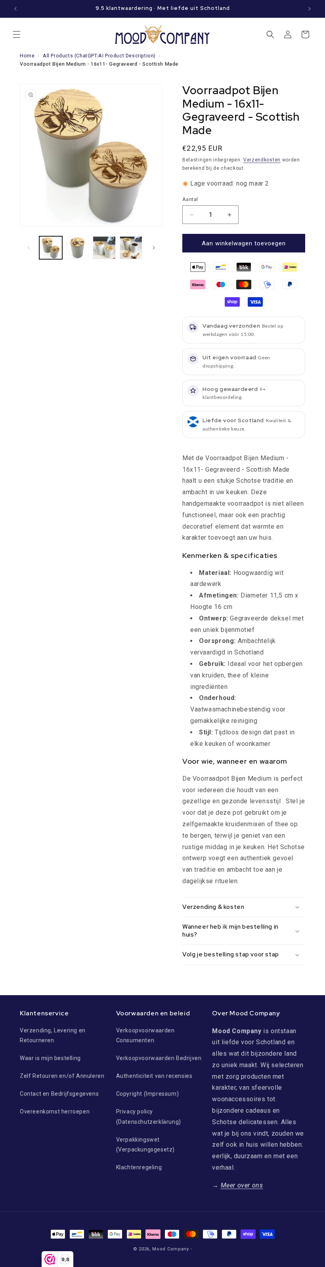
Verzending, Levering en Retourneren (53, 1035)
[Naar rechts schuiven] (153, 247)
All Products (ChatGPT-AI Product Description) (99, 56)
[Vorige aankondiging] (15, 8)
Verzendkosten (262, 160)
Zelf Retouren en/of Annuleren (62, 1076)
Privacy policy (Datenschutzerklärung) (148, 1116)
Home (27, 56)
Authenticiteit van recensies (154, 1076)
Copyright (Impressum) (147, 1094)
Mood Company (170, 1249)
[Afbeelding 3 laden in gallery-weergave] (104, 247)
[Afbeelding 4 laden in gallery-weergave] (131, 247)
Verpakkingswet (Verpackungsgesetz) (145, 1144)
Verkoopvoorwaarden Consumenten (145, 1035)
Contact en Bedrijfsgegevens (59, 1094)
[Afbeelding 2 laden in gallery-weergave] (77, 247)
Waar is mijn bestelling (50, 1058)
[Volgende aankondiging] (309, 8)
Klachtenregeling (139, 1167)
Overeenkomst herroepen (55, 1111)
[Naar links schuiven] (28, 247)
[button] (16, 34)
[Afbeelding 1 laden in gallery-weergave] (50, 247)
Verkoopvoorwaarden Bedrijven (159, 1058)
